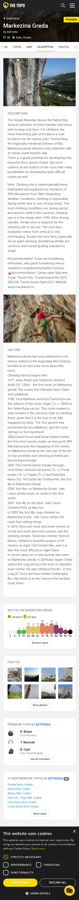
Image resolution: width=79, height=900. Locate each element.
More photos (40, 705)
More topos (40, 813)
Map (29, 47)
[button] (39, 893)
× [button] (74, 831)
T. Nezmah (27, 742)
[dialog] (39, 863)
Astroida (12, 31)
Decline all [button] (57, 882)
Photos (64, 47)
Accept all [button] (20, 882)
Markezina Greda (25, 25)
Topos (17, 47)
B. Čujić (25, 749)
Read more (38, 848)
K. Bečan (26, 731)
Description (45, 47)
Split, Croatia (23, 37)
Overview (12, 18)
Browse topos (40, 642)
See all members (40, 759)
